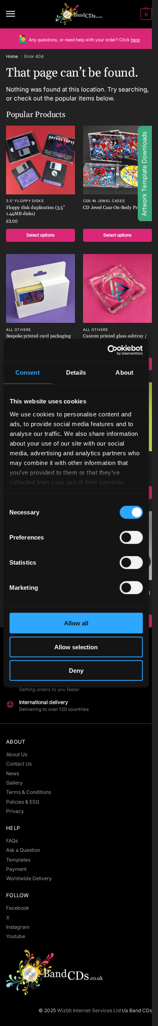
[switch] (131, 537)
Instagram (18, 927)
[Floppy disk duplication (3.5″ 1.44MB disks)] (40, 160)
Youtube (15, 936)
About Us (16, 754)
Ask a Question (23, 850)
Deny (76, 670)
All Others (18, 330)
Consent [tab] (27, 372)
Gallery (14, 783)
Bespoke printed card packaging (38, 336)
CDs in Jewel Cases (104, 201)
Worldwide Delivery (29, 878)
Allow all (76, 623)
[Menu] (18, 14)
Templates (18, 860)
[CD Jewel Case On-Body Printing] (117, 160)
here (135, 40)
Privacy (15, 811)
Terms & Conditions (28, 792)
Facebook (17, 908)
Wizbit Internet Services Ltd (89, 1010)
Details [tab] (76, 372)
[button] (145, 14)
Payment (16, 869)
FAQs (12, 841)
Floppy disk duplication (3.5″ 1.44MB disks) (35, 211)
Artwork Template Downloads (144, 174)
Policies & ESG (22, 802)
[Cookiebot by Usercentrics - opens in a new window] (108, 350)
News (12, 773)
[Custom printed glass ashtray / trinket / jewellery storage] (117, 288)
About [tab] (124, 372)
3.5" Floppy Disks (25, 201)
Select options (40, 235)
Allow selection (76, 646)
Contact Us (19, 764)
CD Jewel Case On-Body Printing (116, 208)
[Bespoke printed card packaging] (40, 288)
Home (12, 56)
